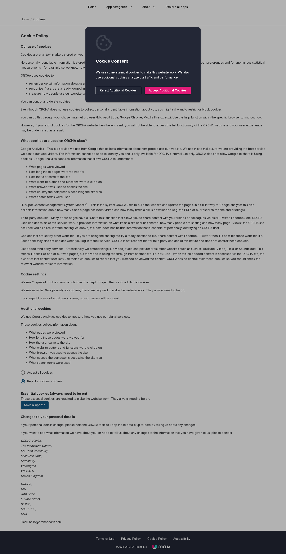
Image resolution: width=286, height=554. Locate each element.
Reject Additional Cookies (118, 90)
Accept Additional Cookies (167, 90)
